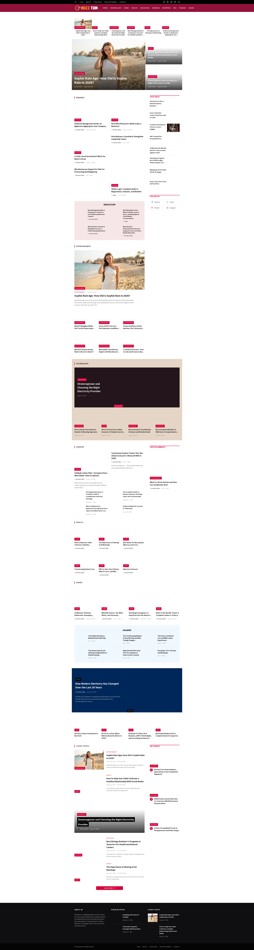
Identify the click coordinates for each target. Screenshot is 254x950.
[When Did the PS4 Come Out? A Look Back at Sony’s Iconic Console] (117, 654)
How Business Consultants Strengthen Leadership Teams (127, 137)
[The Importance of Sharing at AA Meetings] (153, 24)
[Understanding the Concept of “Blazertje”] (116, 510)
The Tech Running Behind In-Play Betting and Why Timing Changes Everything (132, 638)
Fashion (77, 469)
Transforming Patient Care (84, 569)
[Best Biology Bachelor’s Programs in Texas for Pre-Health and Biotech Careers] (135, 24)
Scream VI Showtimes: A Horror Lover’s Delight (158, 127)
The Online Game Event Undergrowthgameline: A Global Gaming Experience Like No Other (97, 653)
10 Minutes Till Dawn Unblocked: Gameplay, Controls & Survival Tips (83, 614)
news (105, 8)
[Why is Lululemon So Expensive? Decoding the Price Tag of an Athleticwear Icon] (79, 510)
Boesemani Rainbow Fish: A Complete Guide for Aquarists (167, 734)
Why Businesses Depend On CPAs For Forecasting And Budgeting (89, 170)
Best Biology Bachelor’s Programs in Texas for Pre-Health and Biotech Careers (136, 33)
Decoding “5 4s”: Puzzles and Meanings (167, 652)
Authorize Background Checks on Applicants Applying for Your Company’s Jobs (171, 33)
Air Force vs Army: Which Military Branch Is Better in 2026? (112, 735)
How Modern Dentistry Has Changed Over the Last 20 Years (97, 685)
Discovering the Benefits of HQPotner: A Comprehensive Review (166, 430)
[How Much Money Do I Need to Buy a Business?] (128, 111)
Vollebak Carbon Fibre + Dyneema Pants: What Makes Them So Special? (91, 474)
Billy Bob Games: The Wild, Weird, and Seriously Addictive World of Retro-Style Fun (112, 614)
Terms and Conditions (110, 2)
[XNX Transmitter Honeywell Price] (173, 139)
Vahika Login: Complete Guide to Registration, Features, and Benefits (126, 190)
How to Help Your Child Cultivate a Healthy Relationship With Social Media (100, 33)
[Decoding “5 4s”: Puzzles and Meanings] (151, 654)
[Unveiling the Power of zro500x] (116, 918)
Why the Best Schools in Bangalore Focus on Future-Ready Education (96, 229)
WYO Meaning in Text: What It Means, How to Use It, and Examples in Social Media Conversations (131, 214)
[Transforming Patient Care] (85, 560)
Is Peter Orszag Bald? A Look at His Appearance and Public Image (166, 829)
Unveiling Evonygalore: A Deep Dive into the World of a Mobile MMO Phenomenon (140, 614)
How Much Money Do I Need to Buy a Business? (126, 124)
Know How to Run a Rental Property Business (157, 103)
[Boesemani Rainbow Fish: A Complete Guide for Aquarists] (168, 723)
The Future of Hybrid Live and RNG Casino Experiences (166, 638)
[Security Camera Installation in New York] (86, 723)
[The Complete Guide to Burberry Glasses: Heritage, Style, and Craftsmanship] (116, 495)
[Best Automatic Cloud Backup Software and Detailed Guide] (140, 419)
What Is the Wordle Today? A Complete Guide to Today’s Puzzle (167, 614)
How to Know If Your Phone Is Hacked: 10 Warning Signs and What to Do (85, 430)
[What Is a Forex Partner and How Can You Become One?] (165, 464)
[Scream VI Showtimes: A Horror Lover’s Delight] (173, 128)
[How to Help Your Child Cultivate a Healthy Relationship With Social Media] (100, 24)
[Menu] (76, 2)
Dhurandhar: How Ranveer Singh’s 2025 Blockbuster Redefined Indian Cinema (108, 350)
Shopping (166, 8)
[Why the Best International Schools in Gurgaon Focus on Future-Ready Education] (117, 230)
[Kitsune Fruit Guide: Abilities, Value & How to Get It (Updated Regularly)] (165, 758)
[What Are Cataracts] (134, 560)
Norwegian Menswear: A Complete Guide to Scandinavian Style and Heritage (94, 495)
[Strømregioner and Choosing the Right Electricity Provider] (118, 24)
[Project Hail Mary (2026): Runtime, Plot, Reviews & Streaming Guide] (134, 317)
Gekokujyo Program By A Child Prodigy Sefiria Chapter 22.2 (157, 160)
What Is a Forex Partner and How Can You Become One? (163, 483)
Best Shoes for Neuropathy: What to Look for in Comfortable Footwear (133, 543)
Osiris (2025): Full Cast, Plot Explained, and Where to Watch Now (108, 327)
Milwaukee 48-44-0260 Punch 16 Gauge (158, 171)
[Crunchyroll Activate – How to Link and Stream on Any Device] (134, 340)
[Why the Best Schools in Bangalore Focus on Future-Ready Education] (82, 230)
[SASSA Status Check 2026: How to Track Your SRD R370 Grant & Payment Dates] (165, 788)
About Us (88, 2)
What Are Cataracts (130, 569)
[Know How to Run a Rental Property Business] (173, 104)
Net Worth (154, 766)
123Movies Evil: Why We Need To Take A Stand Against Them (158, 150)
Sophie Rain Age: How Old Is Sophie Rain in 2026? (83, 33)
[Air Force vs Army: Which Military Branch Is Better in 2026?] (114, 723)
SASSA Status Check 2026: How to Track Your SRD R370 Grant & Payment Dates (166, 801)
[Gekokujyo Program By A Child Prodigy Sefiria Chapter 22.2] (173, 161)
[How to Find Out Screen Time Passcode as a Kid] (173, 116)
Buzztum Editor (78, 87)
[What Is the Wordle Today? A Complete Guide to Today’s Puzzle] (168, 598)
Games (191, 8)
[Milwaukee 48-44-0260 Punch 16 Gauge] (173, 173)
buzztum (81, 947)
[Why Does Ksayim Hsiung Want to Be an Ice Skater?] (85, 340)
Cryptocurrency (156, 478)
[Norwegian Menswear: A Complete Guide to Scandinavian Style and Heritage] (79, 495)
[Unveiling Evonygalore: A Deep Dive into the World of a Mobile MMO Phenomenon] (140, 598)
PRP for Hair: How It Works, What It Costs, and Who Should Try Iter (109, 570)
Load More (108, 888)
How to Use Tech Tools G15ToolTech (158, 183)
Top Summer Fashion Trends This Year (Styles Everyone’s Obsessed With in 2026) (127, 455)
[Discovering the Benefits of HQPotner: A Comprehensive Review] (168, 419)
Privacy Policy (98, 2)
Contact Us (122, 2)
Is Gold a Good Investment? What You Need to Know (89, 157)
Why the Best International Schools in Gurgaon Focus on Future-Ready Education (132, 230)
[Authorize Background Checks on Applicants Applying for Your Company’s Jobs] (171, 24)
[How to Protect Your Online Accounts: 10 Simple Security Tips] (114, 419)
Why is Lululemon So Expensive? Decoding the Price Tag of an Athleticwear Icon (97, 508)
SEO (174, 8)
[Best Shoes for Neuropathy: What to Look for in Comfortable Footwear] (134, 533)
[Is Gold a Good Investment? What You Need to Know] (91, 144)
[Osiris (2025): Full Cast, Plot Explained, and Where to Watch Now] (109, 317)
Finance (182, 8)
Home (81, 2)
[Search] (179, 2)
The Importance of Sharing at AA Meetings (153, 32)
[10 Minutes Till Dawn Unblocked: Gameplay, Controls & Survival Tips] (86, 598)
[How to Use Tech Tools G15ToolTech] (173, 185)
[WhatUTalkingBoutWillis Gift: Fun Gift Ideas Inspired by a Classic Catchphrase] (85, 317)
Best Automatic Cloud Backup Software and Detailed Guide (139, 430)
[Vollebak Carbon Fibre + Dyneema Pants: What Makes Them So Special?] (91, 461)
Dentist (130, 711)
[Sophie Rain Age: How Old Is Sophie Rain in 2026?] (83, 24)
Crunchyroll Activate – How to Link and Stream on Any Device (133, 350)
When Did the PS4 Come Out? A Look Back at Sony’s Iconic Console (131, 653)
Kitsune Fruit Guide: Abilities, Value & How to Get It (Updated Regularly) (166, 771)
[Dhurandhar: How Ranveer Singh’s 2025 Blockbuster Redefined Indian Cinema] (109, 340)
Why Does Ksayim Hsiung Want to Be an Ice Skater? (83, 350)
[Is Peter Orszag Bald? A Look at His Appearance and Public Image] (165, 817)
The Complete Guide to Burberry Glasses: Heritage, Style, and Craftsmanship (133, 494)
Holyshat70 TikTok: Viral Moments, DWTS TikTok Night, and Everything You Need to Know (140, 735)
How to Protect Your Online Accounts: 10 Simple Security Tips (112, 430)
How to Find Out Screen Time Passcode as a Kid (158, 115)
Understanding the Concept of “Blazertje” (133, 507)
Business (156, 8)
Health (134, 8)
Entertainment (79, 27)
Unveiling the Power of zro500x (131, 916)
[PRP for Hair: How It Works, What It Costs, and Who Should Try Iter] (109, 560)
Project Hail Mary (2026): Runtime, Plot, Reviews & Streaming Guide (132, 327)
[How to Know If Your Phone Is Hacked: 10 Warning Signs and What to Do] (86, 419)
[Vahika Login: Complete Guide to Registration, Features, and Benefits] (128, 177)
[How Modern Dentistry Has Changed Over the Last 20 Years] (154, 690)
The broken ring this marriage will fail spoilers (132, 928)
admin (114, 195)
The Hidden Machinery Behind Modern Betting (97, 637)
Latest (104, 426)
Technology (115, 8)
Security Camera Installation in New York (86, 734)
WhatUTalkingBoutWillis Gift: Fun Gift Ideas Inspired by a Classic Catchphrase (84, 327)
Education (145, 8)
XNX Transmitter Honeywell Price (156, 137)
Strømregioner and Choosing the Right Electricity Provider (118, 33)
